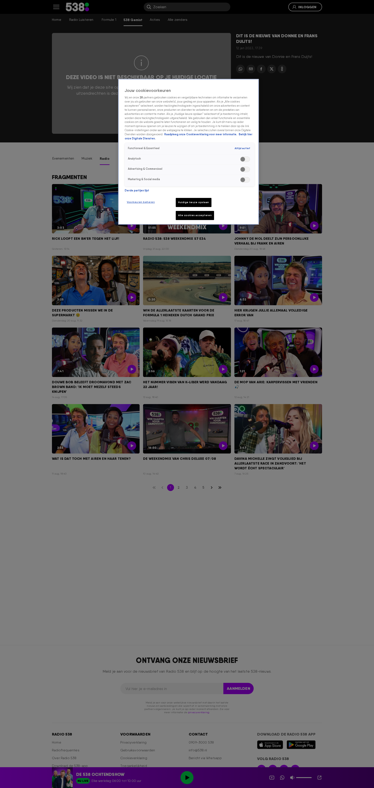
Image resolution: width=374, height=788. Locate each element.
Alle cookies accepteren (195, 215)
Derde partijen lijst (137, 190)
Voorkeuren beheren (141, 202)
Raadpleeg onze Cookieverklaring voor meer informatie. (201, 134)
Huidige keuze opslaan (193, 202)
